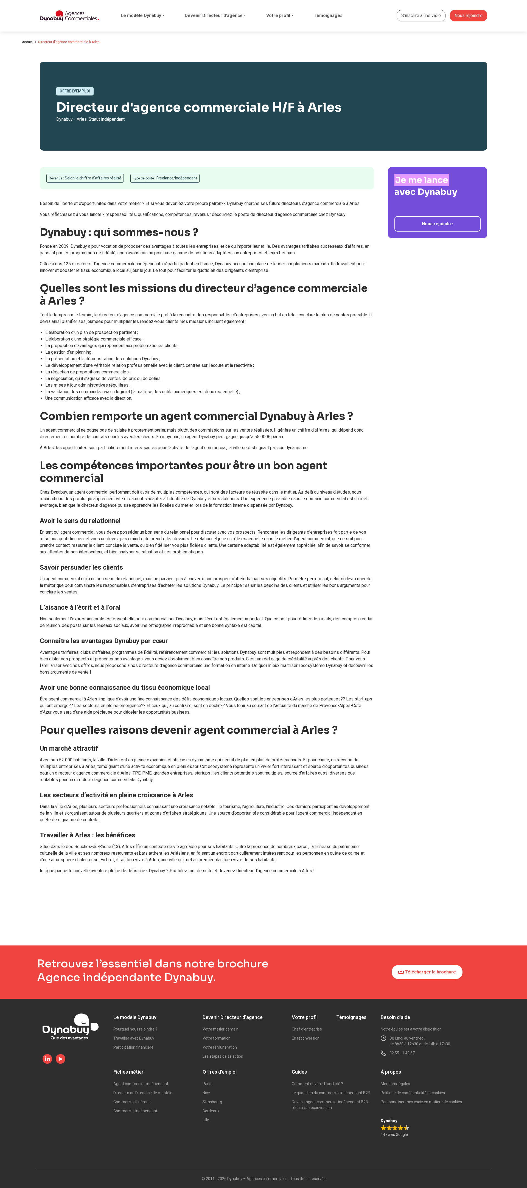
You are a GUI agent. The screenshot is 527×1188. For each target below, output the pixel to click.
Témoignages (328, 15)
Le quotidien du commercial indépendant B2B (331, 1093)
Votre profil (278, 15)
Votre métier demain (221, 1029)
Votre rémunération (220, 1047)
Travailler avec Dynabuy (133, 1038)
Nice (206, 1093)
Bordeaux (211, 1111)
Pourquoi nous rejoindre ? (135, 1029)
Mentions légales (395, 1084)
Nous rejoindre (469, 15)
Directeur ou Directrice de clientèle (142, 1093)
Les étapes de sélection (223, 1056)
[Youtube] (60, 1059)
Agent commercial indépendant (140, 1084)
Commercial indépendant (135, 1111)
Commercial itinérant (131, 1102)
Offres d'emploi (220, 1072)
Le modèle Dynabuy (141, 15)
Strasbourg (212, 1102)
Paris (207, 1084)
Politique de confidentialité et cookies (413, 1093)
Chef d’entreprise (307, 1029)
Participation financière (133, 1047)
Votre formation (217, 1038)
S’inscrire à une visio (421, 15)
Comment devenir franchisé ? (317, 1084)
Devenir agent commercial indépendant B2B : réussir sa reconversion (331, 1105)
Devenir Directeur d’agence (214, 15)
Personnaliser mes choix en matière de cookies (421, 1102)
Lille (206, 1120)
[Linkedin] (47, 1059)
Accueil (27, 42)
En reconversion (305, 1038)
